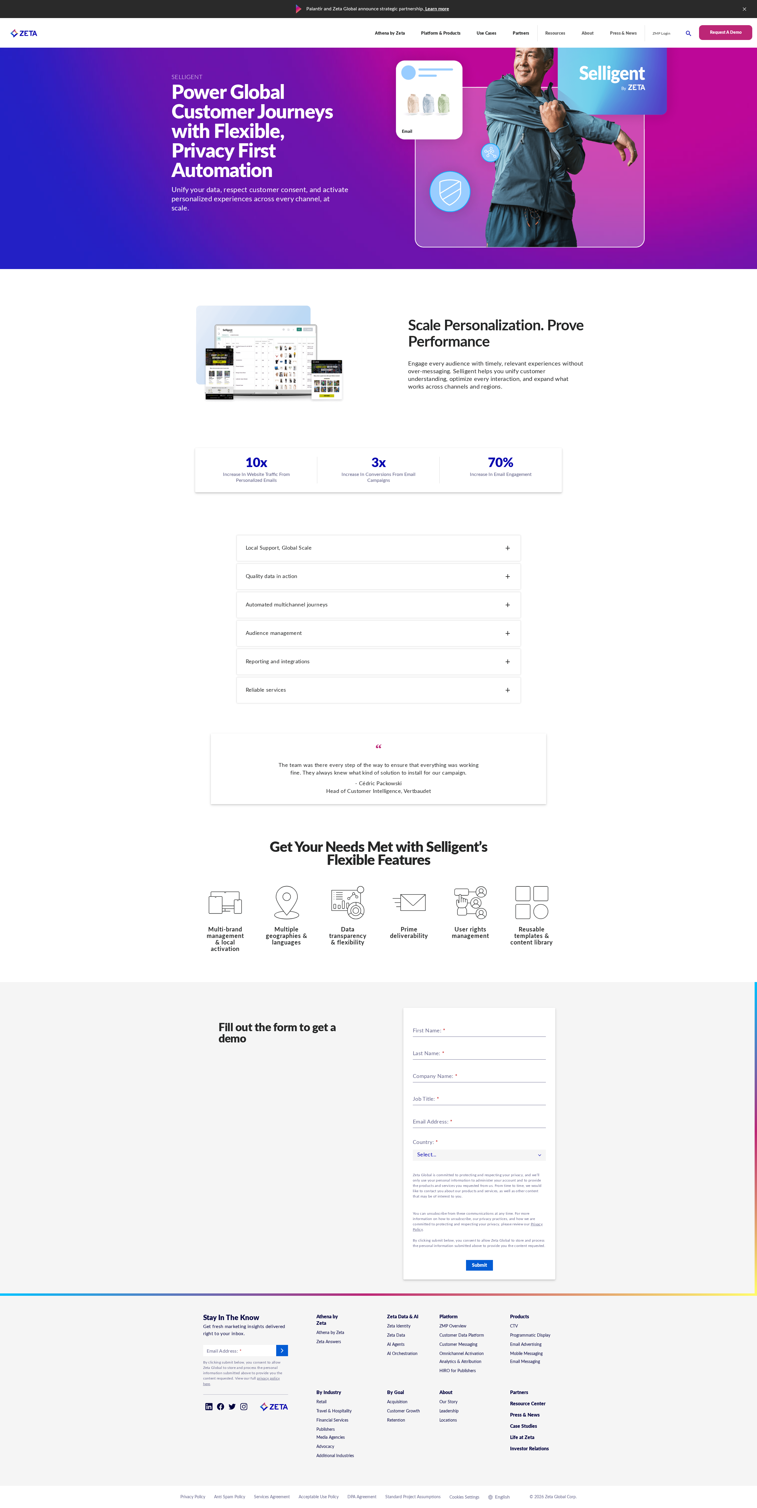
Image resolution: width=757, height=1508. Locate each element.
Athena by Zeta (330, 1333)
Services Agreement (272, 1497)
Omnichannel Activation (461, 1354)
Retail (321, 1402)
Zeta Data (396, 1335)
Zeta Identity (398, 1326)
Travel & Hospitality (334, 1411)
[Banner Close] (744, 9)
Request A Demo (726, 32)
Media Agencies (330, 1437)
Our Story (448, 1402)
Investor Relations (529, 1448)
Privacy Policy (192, 1497)
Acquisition (397, 1402)
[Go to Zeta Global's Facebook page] (220, 1406)
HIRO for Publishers (457, 1371)
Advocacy (325, 1447)
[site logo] (18, 33)
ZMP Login (661, 33)
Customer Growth (403, 1411)
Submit (479, 1265)
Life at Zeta (522, 1437)
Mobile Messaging (526, 1354)
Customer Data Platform (461, 1335)
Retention (396, 1420)
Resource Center (528, 1403)
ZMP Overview (452, 1326)
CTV (514, 1326)
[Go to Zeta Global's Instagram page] (244, 1406)
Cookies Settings (464, 1497)
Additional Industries (335, 1456)
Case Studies (523, 1426)
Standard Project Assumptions (413, 1497)
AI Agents (396, 1345)
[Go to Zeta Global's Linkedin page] (209, 1406)
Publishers (325, 1429)
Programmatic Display (530, 1335)
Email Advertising (525, 1345)
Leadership (449, 1411)
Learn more (436, 9)
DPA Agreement (361, 1497)
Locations (448, 1420)
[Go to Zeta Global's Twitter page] (232, 1407)
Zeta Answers (328, 1342)
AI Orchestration (402, 1354)
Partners (521, 33)
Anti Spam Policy (229, 1497)
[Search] (688, 33)
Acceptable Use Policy (319, 1497)
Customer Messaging (458, 1345)
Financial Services (332, 1420)
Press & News (623, 33)
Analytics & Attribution (460, 1362)
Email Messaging (525, 1362)
